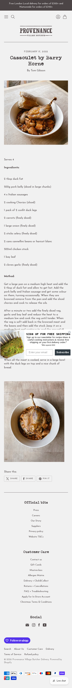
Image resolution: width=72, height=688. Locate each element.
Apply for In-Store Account (36, 597)
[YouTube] (44, 626)
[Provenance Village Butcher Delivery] (36, 31)
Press (36, 510)
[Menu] (6, 16)
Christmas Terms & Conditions (36, 602)
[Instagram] (33, 626)
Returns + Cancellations (36, 586)
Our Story (36, 521)
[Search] (13, 17)
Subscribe (62, 352)
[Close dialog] (69, 332)
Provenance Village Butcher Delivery (30, 659)
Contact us (36, 559)
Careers (36, 515)
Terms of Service (12, 654)
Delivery (50, 649)
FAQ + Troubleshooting (36, 591)
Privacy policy (36, 531)
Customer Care (35, 649)
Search (7, 649)
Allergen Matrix (36, 575)
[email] (27, 626)
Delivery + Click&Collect (36, 581)
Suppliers (36, 526)
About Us (19, 649)
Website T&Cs (36, 537)
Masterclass (36, 570)
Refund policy (31, 654)
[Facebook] (39, 626)
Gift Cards (36, 565)
